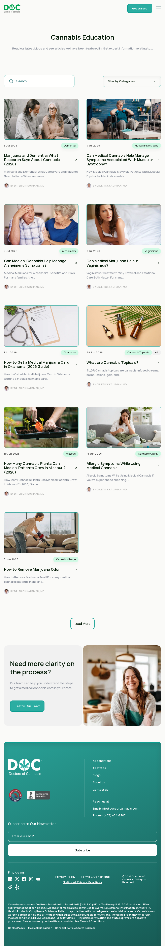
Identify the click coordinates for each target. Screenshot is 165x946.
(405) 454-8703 (114, 815)
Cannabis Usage (66, 559)
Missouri (71, 453)
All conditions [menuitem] (102, 761)
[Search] (11, 81)
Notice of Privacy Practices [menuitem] (82, 882)
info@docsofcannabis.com (120, 808)
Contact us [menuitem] (100, 789)
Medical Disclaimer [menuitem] (40, 928)
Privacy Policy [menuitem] (65, 877)
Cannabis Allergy (148, 453)
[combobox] (39, 81)
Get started (139, 8)
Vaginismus (151, 251)
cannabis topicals (138, 352)
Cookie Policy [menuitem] (16, 928)
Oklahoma (70, 352)
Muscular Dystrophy (146, 145)
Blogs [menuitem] (97, 775)
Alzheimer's (69, 251)
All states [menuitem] (99, 768)
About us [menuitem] (99, 782)
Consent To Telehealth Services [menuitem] (75, 928)
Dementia (70, 145)
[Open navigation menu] (158, 8)
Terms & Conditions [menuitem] (95, 877)
